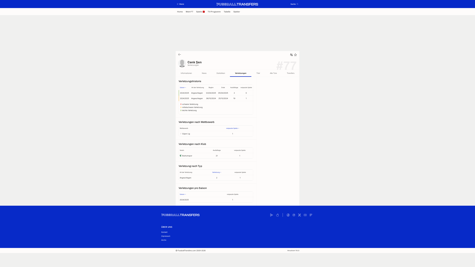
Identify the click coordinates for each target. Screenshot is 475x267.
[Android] (271, 215)
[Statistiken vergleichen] (291, 54)
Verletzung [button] (216, 172)
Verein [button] (182, 150)
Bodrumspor (187, 156)
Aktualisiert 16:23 (293, 250)
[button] (180, 4)
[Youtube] (305, 215)
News (204, 73)
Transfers (290, 73)
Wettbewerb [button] (184, 128)
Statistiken (220, 73)
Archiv (163, 240)
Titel (258, 73)
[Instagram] (294, 215)
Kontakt (164, 232)
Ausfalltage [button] (234, 87)
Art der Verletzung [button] (197, 87)
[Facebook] (288, 215)
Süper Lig (186, 134)
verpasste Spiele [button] (246, 87)
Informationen (186, 73)
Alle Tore (273, 73)
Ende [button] (223, 87)
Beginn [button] (211, 87)
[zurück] (179, 54)
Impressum (165, 236)
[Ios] (277, 215)
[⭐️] (295, 54)
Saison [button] (182, 87)
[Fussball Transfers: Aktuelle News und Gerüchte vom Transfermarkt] (237, 4)
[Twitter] (299, 215)
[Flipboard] (311, 215)
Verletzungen (240, 73)
